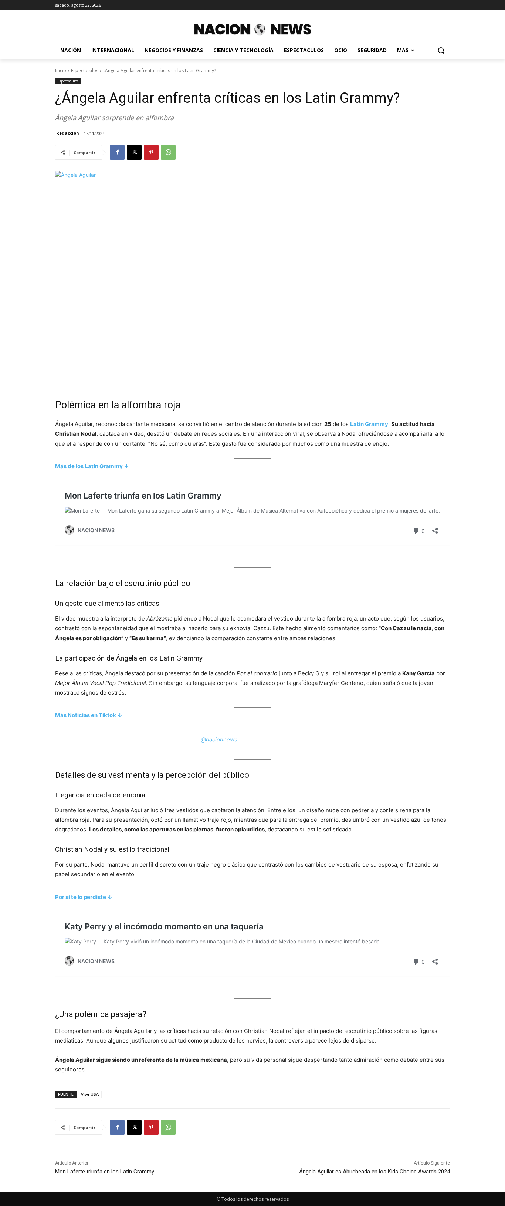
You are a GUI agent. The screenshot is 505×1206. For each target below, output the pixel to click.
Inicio (60, 70)
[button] (441, 50)
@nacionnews (219, 739)
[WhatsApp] (168, 152)
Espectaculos (84, 70)
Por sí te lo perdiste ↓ (83, 897)
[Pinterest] (151, 152)
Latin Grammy (369, 424)
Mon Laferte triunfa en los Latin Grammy (104, 1171)
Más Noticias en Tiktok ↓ (88, 715)
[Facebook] (117, 152)
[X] (134, 152)
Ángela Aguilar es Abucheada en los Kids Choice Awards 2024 (374, 1171)
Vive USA (90, 1094)
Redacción (67, 133)
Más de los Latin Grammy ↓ (92, 466)
